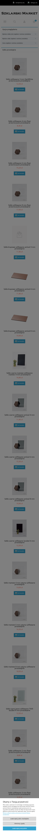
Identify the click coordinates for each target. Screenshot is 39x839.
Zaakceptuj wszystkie (19, 828)
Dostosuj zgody (19, 823)
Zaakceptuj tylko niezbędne (19, 819)
